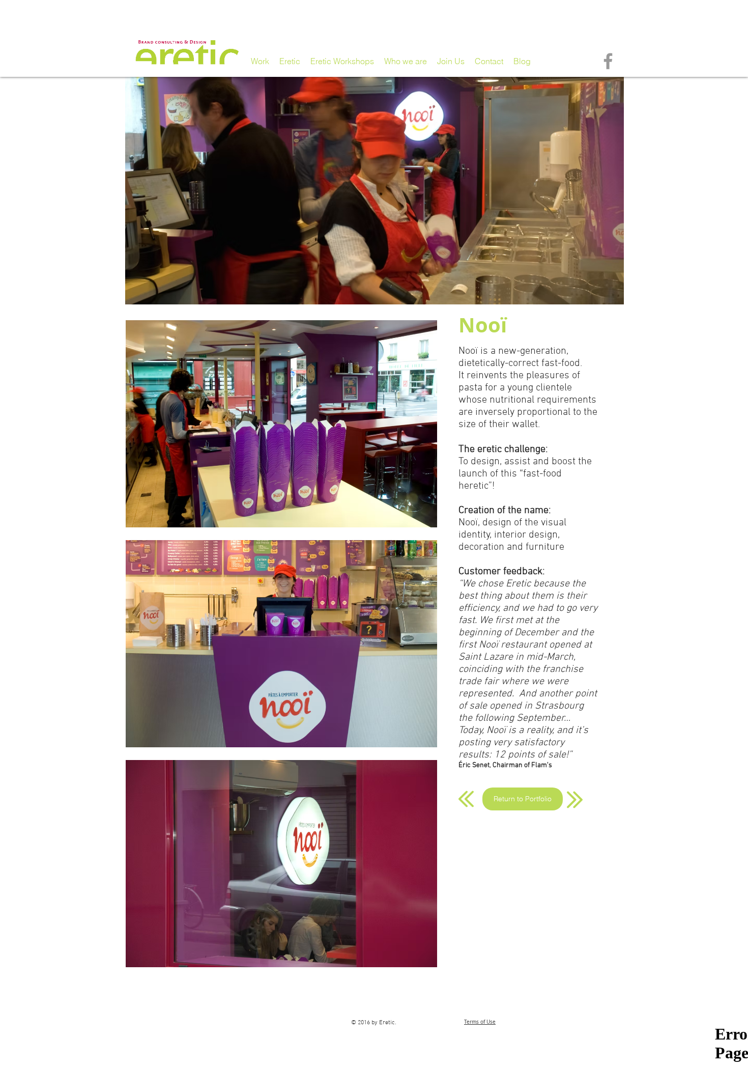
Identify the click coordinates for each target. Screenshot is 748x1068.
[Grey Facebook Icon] (608, 61)
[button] (281, 423)
